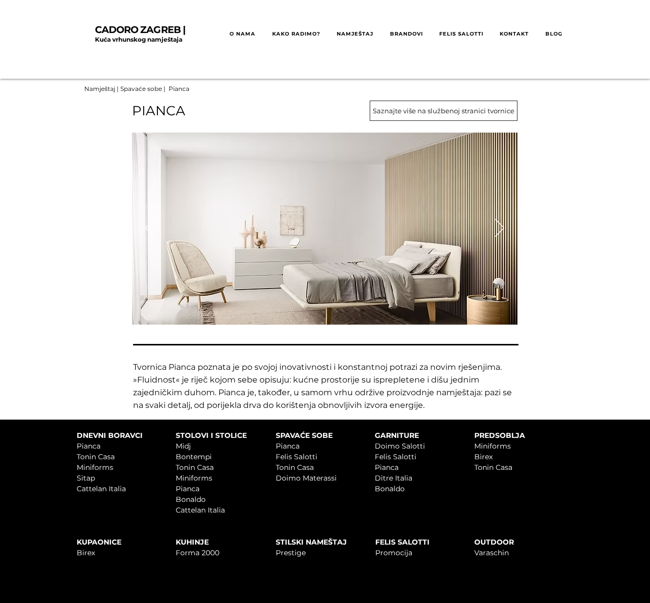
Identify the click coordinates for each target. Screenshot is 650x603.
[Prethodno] (149, 228)
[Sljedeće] (499, 228)
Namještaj (99, 88)
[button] (296, 34)
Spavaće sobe (141, 88)
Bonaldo (191, 499)
